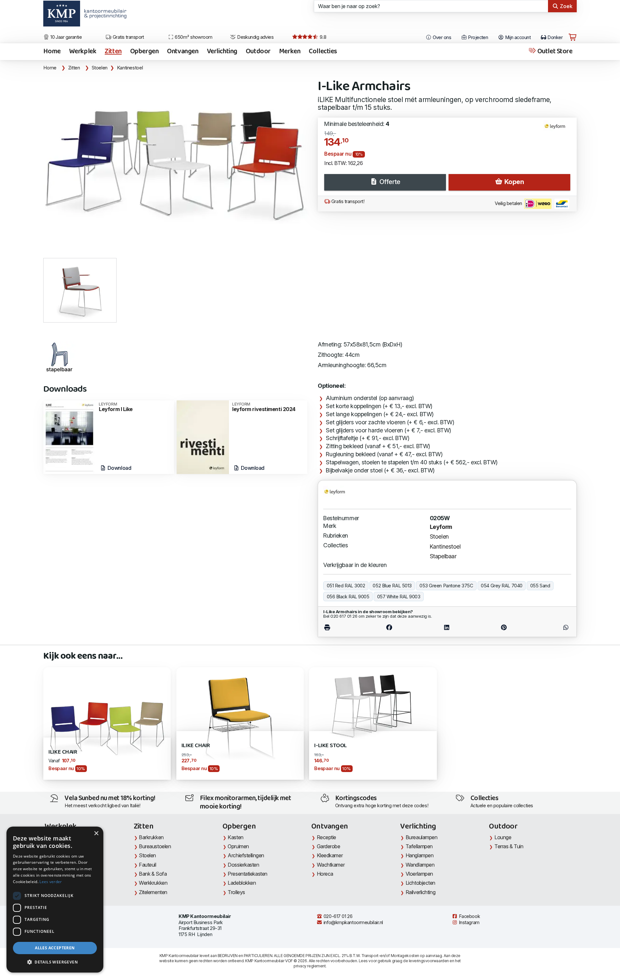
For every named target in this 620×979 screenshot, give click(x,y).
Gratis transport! (347, 201)
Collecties (323, 51)
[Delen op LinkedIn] (446, 627)
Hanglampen (420, 855)
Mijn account (517, 37)
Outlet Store (554, 51)
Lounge (502, 837)
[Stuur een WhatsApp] (551, 627)
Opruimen (238, 846)
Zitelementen (153, 892)
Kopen (513, 182)
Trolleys (236, 892)
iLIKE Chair (62, 752)
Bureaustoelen (155, 846)
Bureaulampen (422, 837)
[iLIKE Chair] (107, 722)
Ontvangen (182, 51)
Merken (289, 51)
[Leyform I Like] (69, 436)
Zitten (113, 51)
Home (51, 51)
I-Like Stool (330, 746)
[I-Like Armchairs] (176, 162)
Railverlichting (420, 892)
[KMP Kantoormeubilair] (61, 16)
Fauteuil (147, 864)
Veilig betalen (509, 203)
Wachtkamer (331, 864)
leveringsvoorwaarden (429, 960)
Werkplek (83, 51)
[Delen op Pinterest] (503, 627)
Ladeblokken (242, 883)
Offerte (389, 182)
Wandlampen (420, 864)
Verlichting (222, 51)
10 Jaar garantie (65, 37)
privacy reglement (310, 966)
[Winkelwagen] (572, 37)
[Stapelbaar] (59, 357)
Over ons (441, 37)
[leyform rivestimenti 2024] (203, 436)
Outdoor (258, 51)
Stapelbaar (443, 556)
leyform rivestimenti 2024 (263, 407)
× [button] (96, 833)
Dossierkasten (243, 864)
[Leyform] (557, 129)
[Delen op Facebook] (389, 627)
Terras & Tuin (508, 846)
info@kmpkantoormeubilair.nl (352, 922)
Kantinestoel (130, 68)
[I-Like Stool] (373, 705)
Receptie (326, 837)
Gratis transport (127, 37)
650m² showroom (193, 37)
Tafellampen (419, 846)
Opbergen (144, 51)
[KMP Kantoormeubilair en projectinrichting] (103, 16)
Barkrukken (151, 837)
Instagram (469, 922)
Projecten (477, 37)
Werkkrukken (153, 883)
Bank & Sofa (153, 874)
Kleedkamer (330, 855)
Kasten (235, 837)
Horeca (325, 874)
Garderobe (328, 846)
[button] (55, 962)
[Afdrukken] (341, 627)
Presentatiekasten (247, 874)
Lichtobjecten (420, 883)
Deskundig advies (255, 37)
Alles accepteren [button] (55, 948)
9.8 (322, 37)
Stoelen (100, 68)
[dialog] (54, 900)
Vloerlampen (419, 874)
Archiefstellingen (246, 855)
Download (118, 468)
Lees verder (50, 881)
